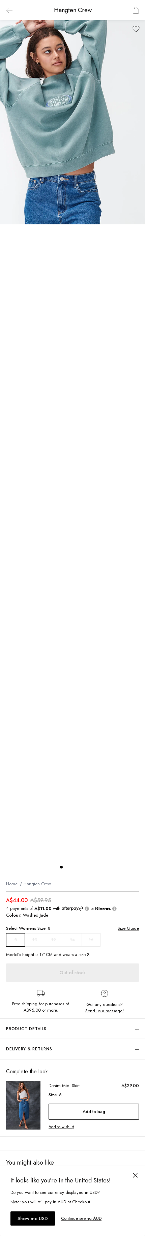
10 (34, 940)
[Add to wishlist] (136, 28)
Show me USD (33, 1218)
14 (72, 940)
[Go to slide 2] (68, 867)
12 (53, 940)
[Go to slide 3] (75, 867)
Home (12, 884)
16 (91, 940)
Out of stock (72, 972)
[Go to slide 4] (81, 867)
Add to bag (94, 1111)
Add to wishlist (61, 1127)
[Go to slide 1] (61, 867)
